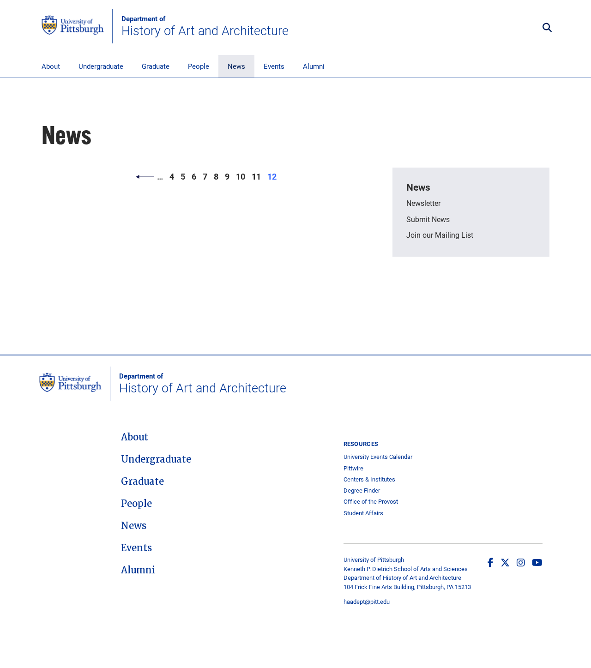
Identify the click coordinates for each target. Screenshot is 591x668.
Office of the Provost (371, 502)
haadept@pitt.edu (367, 601)
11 (258, 176)
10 (242, 176)
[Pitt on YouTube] (537, 562)
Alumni (314, 66)
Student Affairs (363, 513)
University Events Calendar (378, 457)
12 (273, 176)
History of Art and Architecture (205, 26)
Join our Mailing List (439, 235)
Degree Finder (362, 490)
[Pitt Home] (77, 26)
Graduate (155, 66)
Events (274, 66)
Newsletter (423, 203)
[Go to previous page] (144, 176)
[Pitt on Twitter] (505, 562)
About (51, 66)
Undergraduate (100, 66)
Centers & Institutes (369, 479)
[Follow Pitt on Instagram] (521, 562)
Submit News (428, 219)
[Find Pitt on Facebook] (491, 562)
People (198, 66)
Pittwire (353, 468)
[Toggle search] (547, 28)
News (236, 66)
